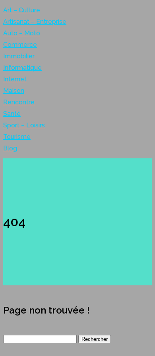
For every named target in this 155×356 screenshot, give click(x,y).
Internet (15, 79)
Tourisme (17, 136)
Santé (12, 113)
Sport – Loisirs (24, 125)
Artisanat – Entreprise (34, 21)
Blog (10, 148)
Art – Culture (21, 10)
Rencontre (19, 102)
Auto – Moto (21, 33)
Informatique (22, 67)
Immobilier (19, 56)
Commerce (20, 44)
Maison (13, 90)
